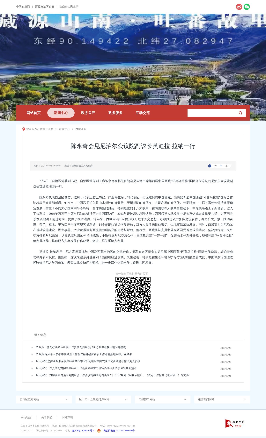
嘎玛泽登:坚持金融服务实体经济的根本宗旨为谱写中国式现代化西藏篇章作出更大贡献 (88, 361)
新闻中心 (61, 113)
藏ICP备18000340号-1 (83, 430)
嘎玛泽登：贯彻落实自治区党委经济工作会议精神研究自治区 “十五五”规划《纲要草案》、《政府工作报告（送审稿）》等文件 (112, 375)
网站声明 (67, 417)
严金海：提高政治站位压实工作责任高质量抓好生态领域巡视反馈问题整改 (81, 347)
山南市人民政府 (68, 6)
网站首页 (34, 113)
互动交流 (143, 113)
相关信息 (40, 334)
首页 (51, 129)
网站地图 (26, 417)
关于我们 (46, 417)
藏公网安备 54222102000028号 (119, 430)
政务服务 (115, 113)
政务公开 (88, 113)
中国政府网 (23, 6)
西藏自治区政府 (44, 6)
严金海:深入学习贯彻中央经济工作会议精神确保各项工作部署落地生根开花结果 (84, 354)
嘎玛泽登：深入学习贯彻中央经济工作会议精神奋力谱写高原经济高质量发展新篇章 (86, 368)
